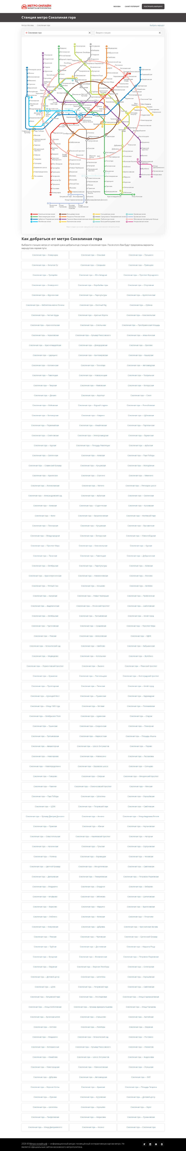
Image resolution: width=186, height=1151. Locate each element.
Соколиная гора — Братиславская (141, 906)
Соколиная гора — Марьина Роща (141, 946)
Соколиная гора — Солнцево (141, 766)
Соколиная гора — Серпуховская (140, 846)
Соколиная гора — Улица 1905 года (45, 706)
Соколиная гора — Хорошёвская (141, 796)
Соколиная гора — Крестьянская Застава (141, 927)
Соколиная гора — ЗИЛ (141, 1077)
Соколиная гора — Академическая (45, 606)
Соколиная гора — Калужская (45, 596)
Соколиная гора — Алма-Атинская (141, 335)
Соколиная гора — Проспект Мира (45, 546)
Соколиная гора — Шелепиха (93, 796)
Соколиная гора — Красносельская (45, 325)
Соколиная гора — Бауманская (140, 435)
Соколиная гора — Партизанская (140, 425)
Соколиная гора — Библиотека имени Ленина (45, 305)
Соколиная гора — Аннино (93, 816)
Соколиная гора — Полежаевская (141, 706)
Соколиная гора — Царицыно (45, 355)
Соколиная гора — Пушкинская (93, 696)
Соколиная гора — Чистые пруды (45, 315)
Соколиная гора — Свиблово (93, 646)
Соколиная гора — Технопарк (93, 365)
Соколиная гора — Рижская (45, 636)
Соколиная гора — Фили (45, 515)
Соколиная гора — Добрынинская (141, 556)
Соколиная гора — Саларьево (93, 265)
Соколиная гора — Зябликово (93, 896)
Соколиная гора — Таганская (45, 556)
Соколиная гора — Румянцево (141, 265)
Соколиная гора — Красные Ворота (93, 315)
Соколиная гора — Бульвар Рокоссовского (93, 335)
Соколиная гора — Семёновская (45, 435)
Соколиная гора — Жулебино (141, 656)
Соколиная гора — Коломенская (45, 365)
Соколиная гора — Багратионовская (93, 515)
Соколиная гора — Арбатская (141, 445)
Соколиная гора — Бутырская (45, 957)
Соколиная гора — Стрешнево (93, 1017)
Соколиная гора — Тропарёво (45, 275)
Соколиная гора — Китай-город (141, 616)
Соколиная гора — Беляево (141, 586)
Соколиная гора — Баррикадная (141, 696)
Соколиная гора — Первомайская (45, 425)
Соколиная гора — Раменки (45, 786)
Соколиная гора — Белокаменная (45, 1047)
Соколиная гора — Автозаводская (141, 365)
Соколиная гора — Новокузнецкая (93, 375)
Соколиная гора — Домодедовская (93, 345)
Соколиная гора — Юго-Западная (93, 275)
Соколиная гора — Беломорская (45, 415)
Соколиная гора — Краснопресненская (45, 576)
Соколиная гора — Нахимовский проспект (93, 836)
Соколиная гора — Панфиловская (45, 1117)
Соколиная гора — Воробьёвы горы (93, 285)
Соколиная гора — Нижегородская (45, 1067)
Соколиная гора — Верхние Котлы (45, 1087)
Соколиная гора (43, 25)
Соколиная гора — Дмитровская (45, 876)
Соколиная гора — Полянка (45, 856)
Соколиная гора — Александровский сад (45, 495)
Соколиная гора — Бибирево (141, 886)
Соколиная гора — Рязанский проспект (141, 666)
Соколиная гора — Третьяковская (93, 616)
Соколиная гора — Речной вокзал (141, 405)
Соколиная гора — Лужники (45, 1097)
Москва (117, 6)
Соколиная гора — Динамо (45, 395)
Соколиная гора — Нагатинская (45, 846)
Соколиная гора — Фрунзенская (45, 295)
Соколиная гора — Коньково (93, 586)
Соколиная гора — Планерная (140, 726)
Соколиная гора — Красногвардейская (45, 345)
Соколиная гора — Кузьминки (45, 676)
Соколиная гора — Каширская (141, 355)
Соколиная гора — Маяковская (93, 385)
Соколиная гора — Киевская (93, 455)
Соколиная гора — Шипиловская (140, 896)
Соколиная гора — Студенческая (93, 505)
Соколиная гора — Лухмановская (141, 1117)
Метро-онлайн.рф (38, 1143)
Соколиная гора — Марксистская (93, 736)
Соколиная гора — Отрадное (93, 886)
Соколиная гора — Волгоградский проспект (141, 676)
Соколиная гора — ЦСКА (45, 806)
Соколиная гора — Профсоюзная (140, 596)
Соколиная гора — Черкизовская (45, 335)
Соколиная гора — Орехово (140, 345)
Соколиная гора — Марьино (93, 906)
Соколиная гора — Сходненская (93, 726)
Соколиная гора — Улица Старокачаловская (141, 997)
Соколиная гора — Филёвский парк (141, 515)
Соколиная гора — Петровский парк (93, 806)
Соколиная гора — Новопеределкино (45, 766)
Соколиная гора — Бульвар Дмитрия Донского (45, 816)
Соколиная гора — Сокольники (93, 325)
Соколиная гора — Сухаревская (93, 626)
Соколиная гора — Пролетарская (45, 686)
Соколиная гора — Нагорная (141, 836)
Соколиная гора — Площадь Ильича (141, 736)
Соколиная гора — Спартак (141, 716)
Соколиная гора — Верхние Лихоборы (93, 967)
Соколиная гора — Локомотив (141, 1047)
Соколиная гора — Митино (93, 485)
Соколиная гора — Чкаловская (93, 936)
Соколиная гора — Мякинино (141, 475)
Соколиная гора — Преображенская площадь (141, 325)
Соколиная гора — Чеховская (141, 856)
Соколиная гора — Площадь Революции (93, 445)
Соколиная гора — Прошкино (141, 255)
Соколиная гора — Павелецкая (45, 375)
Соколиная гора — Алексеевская (93, 636)
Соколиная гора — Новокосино (93, 756)
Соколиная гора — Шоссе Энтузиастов (93, 746)
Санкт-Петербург (132, 6)
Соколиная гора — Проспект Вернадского (141, 275)
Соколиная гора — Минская (140, 786)
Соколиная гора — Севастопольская (45, 836)
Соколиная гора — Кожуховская (45, 927)
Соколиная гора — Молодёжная (141, 465)
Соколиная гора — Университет (45, 285)
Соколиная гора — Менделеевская (93, 866)
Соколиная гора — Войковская (45, 405)
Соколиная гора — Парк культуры (93, 295)
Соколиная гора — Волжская (93, 916)
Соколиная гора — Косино (93, 1127)
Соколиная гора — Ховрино (93, 415)
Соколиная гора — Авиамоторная (45, 746)
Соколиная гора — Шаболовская (140, 606)
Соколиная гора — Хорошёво (93, 1107)
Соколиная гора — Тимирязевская (93, 876)
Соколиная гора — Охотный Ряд (93, 305)
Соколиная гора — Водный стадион (93, 405)
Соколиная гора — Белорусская (141, 385)
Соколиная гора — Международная (45, 536)
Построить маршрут (153, 6)
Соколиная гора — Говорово (45, 776)
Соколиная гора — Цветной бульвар (45, 866)
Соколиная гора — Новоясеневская (93, 576)
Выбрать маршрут (157, 25)
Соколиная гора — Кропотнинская (141, 295)
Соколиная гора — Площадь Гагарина (141, 1087)
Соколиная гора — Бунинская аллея (45, 1017)
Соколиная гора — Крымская (93, 1087)
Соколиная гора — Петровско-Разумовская (141, 876)
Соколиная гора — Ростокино (141, 1037)
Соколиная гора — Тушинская (45, 726)
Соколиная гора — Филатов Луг (45, 265)
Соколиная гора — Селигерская (141, 967)
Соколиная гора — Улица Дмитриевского (45, 1127)
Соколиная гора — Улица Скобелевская (45, 1007)
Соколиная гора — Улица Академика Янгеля (141, 816)
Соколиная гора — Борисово (45, 906)
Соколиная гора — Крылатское (45, 475)
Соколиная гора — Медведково (45, 656)
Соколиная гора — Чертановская (140, 826)
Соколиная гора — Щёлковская (141, 415)
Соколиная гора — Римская (45, 936)
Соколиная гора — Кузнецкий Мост (45, 696)
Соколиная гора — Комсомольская (141, 315)
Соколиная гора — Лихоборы (93, 1027)
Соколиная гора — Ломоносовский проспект (93, 786)
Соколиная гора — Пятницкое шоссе (141, 485)
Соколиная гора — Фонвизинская (93, 957)
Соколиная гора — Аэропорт (93, 395)
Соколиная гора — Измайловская (93, 425)
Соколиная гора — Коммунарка (45, 255)
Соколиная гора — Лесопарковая (93, 997)
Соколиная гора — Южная (93, 826)
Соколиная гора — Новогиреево (45, 756)
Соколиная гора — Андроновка (141, 1057)
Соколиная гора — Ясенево (140, 576)
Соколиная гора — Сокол (141, 395)
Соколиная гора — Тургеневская (45, 626)
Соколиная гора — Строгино (93, 475)
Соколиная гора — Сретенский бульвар (141, 936)
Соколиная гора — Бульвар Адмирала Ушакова (93, 1007)
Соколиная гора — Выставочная (141, 525)
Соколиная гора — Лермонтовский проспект (45, 666)
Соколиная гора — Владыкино (45, 886)
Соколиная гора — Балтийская (140, 1017)
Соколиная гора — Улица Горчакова (141, 1007)
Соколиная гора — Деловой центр (45, 977)
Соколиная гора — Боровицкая (93, 856)
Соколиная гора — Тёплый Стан (45, 586)
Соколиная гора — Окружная (45, 967)
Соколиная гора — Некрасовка (93, 1117)
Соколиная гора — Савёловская (141, 806)
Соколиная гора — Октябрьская (45, 566)
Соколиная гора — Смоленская (45, 455)
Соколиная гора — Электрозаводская (93, 435)
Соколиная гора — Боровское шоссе (93, 766)
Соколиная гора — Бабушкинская (141, 646)
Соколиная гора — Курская (45, 445)
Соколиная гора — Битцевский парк (45, 997)
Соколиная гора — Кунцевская (93, 465)
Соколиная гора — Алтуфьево (45, 896)
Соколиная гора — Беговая (93, 706)
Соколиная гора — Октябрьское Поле (45, 716)
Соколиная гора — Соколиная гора (141, 1127)
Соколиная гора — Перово (141, 746)
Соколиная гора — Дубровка (93, 927)
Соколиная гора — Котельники (93, 656)
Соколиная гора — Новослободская (141, 536)
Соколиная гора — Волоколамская (45, 485)
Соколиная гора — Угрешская (141, 1067)
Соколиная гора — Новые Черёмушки (93, 596)
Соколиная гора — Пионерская (45, 525)
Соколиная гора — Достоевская (93, 946)
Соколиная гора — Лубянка (141, 305)
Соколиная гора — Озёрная (93, 776)
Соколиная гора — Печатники (141, 916)
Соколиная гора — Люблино (45, 916)
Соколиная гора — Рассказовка (141, 756)
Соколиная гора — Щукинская (93, 716)
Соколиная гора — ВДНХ (141, 636)
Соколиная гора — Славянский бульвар (45, 465)
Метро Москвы (28, 25)
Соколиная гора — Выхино (93, 666)
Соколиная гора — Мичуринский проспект (140, 776)
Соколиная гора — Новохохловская (93, 1067)
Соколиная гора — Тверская (45, 385)
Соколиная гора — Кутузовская (141, 505)
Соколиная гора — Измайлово (45, 1057)
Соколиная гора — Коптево (45, 1027)
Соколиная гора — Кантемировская (93, 355)
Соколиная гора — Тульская (93, 846)
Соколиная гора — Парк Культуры (93, 566)
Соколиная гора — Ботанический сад (45, 646)
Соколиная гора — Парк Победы (141, 455)
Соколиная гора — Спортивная (141, 285)
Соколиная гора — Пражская (45, 826)
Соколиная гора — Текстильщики (93, 676)
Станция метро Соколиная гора (49, 17)
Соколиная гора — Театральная (141, 375)
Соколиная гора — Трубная (45, 946)
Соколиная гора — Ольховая (93, 255)
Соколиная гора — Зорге (141, 1107)
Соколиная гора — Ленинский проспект (93, 606)
